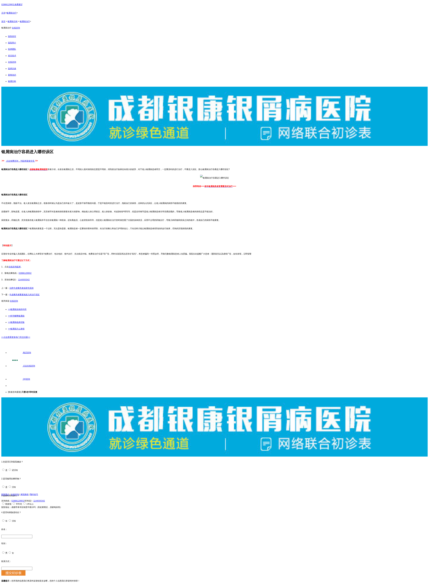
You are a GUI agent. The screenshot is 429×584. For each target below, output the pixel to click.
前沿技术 (12, 55)
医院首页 (12, 36)
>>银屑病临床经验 (16, 322)
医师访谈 (12, 68)
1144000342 (24, 280)
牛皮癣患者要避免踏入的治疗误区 (24, 294)
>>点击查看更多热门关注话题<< (15, 337)
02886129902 (25, 273)
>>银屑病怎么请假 (16, 329)
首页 (3, 21)
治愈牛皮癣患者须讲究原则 (21, 288)
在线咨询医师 (15, 267)
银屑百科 (12, 81)
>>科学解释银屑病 (16, 316)
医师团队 (12, 49)
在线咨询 (16, 28)
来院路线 (24, 494)
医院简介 (12, 43)
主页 (3, 13)
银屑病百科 (13, 21)
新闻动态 (12, 75)
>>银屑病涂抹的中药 (17, 309)
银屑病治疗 (12, 13)
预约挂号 (34, 494)
